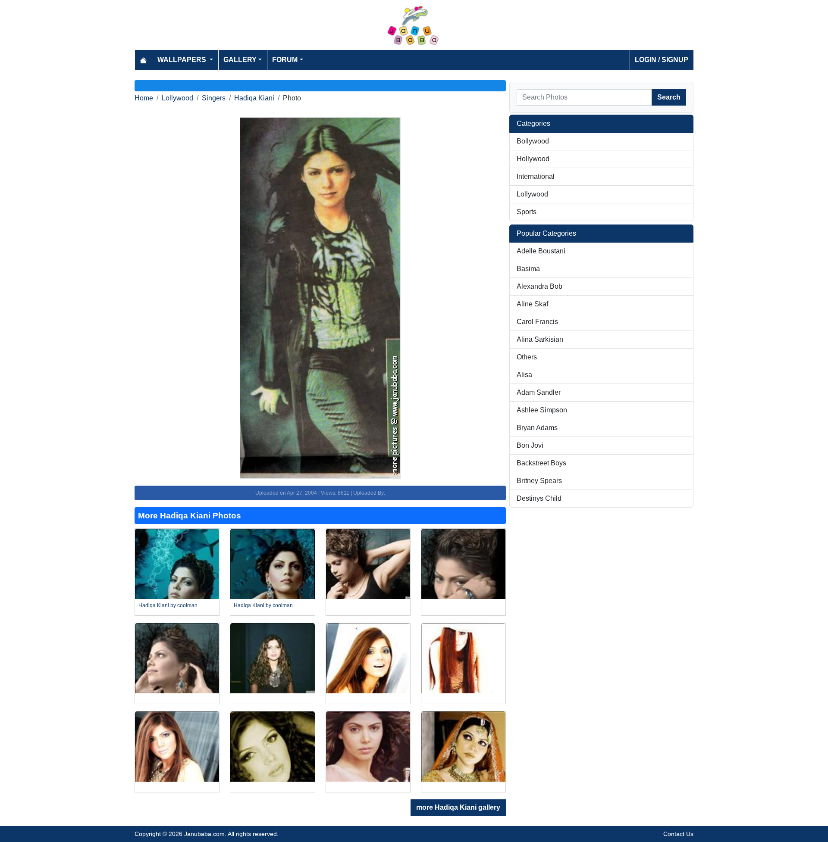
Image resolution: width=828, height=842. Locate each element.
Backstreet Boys (541, 463)
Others (527, 357)
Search (669, 97)
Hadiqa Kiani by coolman (168, 605)
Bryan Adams (537, 427)
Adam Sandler (539, 392)
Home (144, 98)
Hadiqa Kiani (254, 98)
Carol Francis (537, 321)
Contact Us (678, 833)
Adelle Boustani (541, 251)
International (536, 176)
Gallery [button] (240, 59)
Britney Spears (539, 480)
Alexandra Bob (539, 286)
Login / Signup (661, 59)
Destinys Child (539, 498)
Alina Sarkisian (540, 339)
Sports (526, 211)
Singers (214, 98)
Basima (528, 268)
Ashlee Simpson (542, 410)
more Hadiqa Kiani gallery (458, 807)
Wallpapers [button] (182, 59)
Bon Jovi (530, 445)
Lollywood (177, 98)
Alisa (524, 374)
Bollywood (533, 141)
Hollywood (533, 158)
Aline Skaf (532, 304)
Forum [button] (285, 59)
